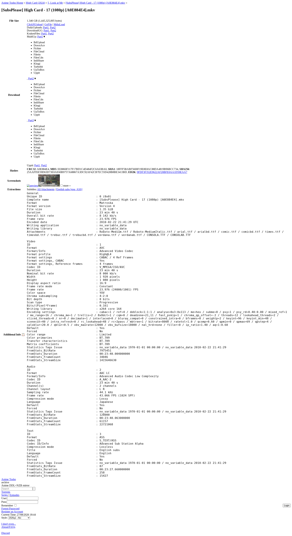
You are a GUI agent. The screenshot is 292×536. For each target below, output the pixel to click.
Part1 (46, 27)
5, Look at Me (55, 2)
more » (67, 185)
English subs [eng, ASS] (69, 189)
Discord (5, 533)
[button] (61, 185)
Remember (7, 505)
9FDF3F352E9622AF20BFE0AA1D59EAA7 (162, 172)
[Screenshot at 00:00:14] (32, 185)
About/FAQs (8, 527)
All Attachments (45, 189)
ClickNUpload (35, 24)
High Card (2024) (35, 2)
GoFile (48, 24)
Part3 (31, 120)
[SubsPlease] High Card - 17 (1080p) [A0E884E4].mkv (95, 2)
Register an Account (12, 511)
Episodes (14, 495)
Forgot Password (10, 508)
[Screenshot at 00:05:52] (49, 185)
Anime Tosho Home (12, 2)
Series (4, 495)
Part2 (53, 27)
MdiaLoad (59, 24)
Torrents (5, 492)
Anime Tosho (8, 479)
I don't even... (8, 523)
